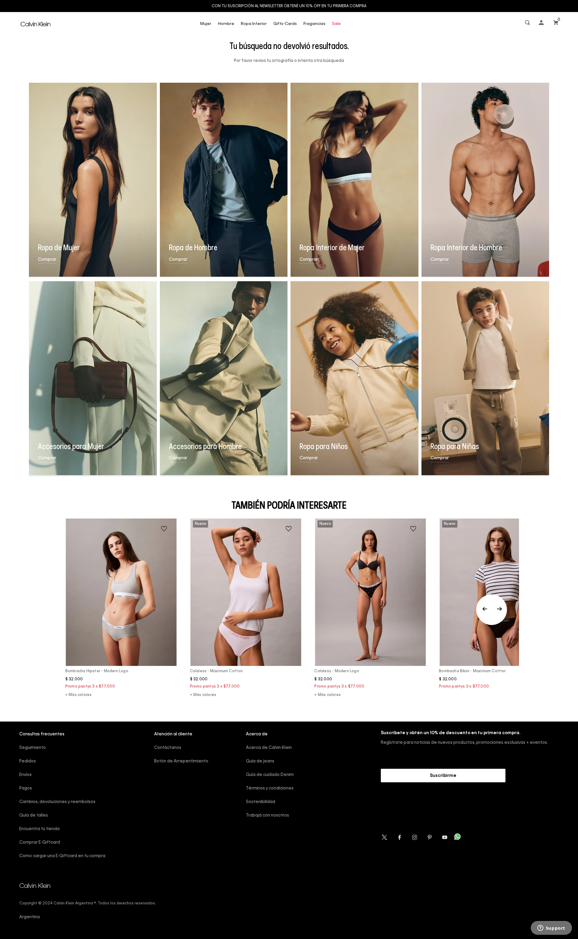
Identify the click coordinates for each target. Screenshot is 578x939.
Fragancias (314, 24)
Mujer (205, 24)
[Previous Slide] (491, 609)
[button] (528, 24)
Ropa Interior (254, 24)
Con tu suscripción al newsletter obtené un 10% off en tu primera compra (289, 6)
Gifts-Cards (285, 24)
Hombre (226, 24)
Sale (336, 24)
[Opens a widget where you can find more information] (551, 928)
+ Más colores (78, 695)
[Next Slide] (499, 609)
